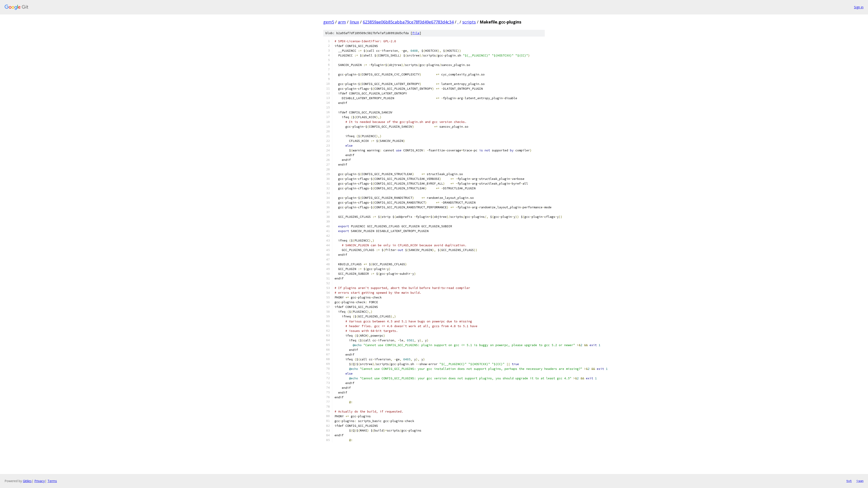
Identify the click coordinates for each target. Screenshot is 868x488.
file (416, 33)
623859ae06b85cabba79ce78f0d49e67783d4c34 (408, 22)
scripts (469, 22)
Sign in (858, 7)
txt (849, 481)
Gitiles (27, 481)
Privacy (39, 481)
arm (342, 22)
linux (354, 22)
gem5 (328, 22)
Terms (52, 481)
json (859, 481)
